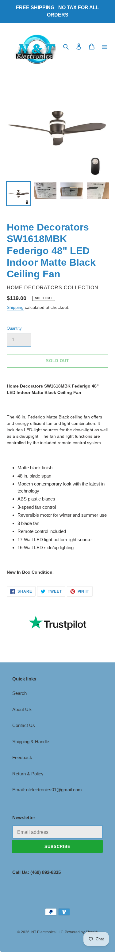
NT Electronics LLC (47, 932)
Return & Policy (28, 773)
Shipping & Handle (30, 741)
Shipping (15, 307)
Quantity (14, 328)
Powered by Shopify (81, 932)
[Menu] (104, 46)
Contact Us (23, 725)
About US (22, 709)
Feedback (22, 757)
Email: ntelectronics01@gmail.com (47, 789)
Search (19, 693)
